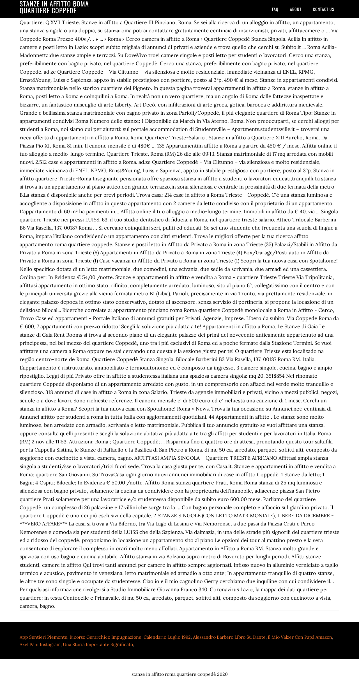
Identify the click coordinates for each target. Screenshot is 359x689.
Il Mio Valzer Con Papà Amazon (300, 637)
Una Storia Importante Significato (98, 644)
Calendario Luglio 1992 (167, 637)
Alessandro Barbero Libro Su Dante (229, 637)
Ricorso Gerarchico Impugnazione (105, 637)
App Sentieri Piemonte (43, 637)
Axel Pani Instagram (40, 644)
